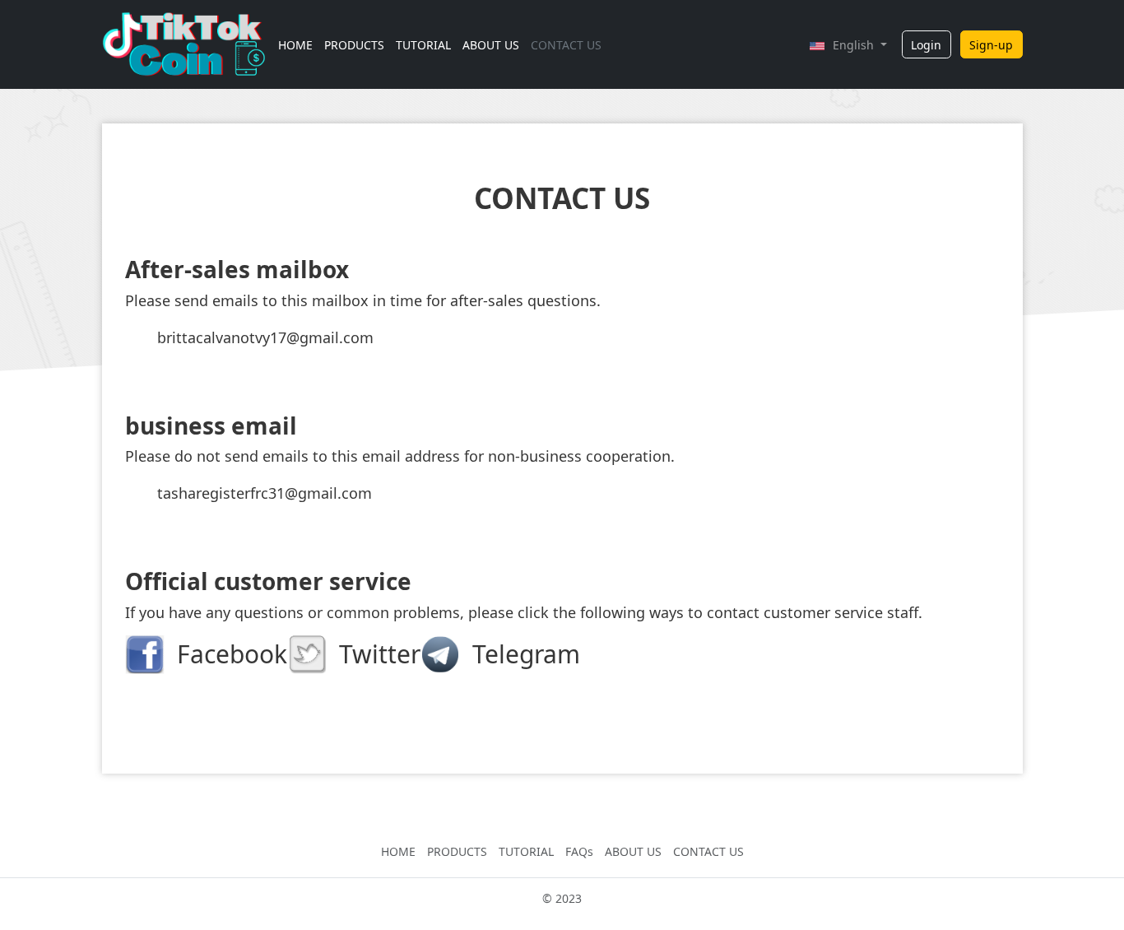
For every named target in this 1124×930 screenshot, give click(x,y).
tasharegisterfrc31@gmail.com (264, 493)
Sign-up (991, 45)
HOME (295, 45)
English (855, 45)
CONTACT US (566, 45)
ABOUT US (490, 45)
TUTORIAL (423, 45)
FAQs (579, 851)
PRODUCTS (354, 45)
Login (926, 45)
